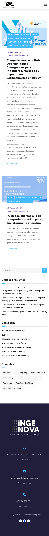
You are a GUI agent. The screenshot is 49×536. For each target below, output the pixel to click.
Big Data (6, 373)
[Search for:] (24, 270)
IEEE (4, 378)
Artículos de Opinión (18, 34)
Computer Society (38, 373)
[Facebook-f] (24, 520)
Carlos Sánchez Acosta (18, 55)
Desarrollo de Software (20, 38)
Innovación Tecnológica (28, 198)
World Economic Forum (12, 388)
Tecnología (7, 383)
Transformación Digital (20, 46)
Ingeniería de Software (19, 378)
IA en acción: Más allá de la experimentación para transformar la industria (24, 219)
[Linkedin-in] (28, 520)
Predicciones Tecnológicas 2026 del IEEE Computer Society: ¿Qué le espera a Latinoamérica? (23, 299)
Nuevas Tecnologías (18, 42)
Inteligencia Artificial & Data (16, 347)
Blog (35, 34)
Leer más (13, 163)
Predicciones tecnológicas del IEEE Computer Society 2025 (24, 313)
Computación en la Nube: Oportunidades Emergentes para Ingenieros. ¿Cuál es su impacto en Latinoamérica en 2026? (24, 69)
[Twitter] (20, 520)
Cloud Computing (20, 373)
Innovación (36, 378)
